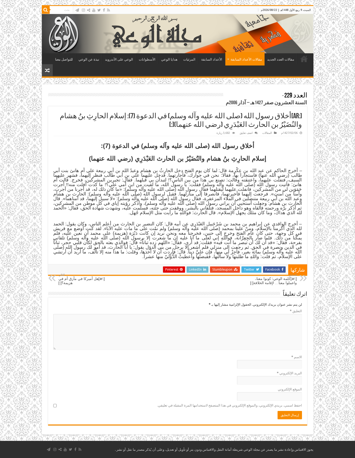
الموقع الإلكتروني (290, 389)
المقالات (267, 133)
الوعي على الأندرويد (119, 59)
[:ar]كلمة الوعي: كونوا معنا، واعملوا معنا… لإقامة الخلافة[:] (273, 279)
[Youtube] (94, 10)
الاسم (296, 357)
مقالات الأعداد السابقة (246, 59)
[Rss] (108, 10)
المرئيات (189, 59)
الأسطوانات (147, 59)
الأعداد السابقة (211, 59)
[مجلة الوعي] (177, 33)
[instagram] (83, 10)
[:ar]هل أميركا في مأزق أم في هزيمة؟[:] (81, 279)
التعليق (296, 311)
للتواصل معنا (64, 59)
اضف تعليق (246, 133)
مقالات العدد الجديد (280, 59)
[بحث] (46, 10)
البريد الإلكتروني (289, 373)
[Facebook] (104, 10)
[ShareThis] (89, 10)
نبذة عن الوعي (88, 59)
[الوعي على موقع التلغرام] (77, 10)
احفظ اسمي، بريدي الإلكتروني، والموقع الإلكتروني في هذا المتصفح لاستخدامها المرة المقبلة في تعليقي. (229, 405)
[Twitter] (99, 10)
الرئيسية (304, 58)
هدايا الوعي (169, 59)
